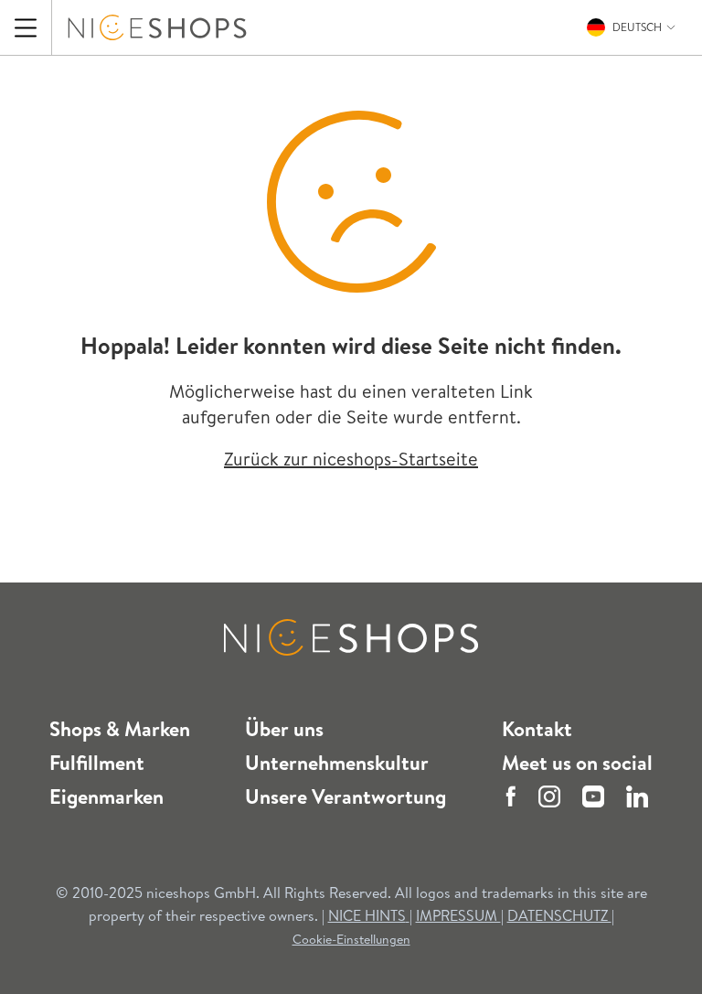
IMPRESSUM (458, 915)
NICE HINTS (367, 915)
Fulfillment (96, 762)
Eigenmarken (106, 796)
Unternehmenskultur (337, 762)
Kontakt (537, 729)
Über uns (284, 729)
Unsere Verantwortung (345, 796)
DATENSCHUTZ (559, 915)
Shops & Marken (119, 729)
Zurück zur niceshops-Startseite (351, 458)
